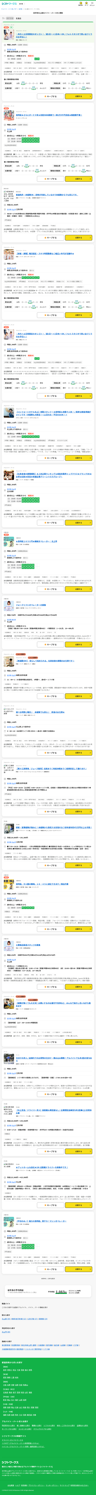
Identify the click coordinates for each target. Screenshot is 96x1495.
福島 (30, 1392)
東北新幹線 (6, 1345)
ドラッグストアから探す (42, 1429)
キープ (86, 5)
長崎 (12, 1415)
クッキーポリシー (52, 1485)
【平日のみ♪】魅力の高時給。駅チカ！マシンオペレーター (41, 1221)
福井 (16, 1400)
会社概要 (10, 1485)
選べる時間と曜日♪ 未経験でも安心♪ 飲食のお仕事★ (40, 712)
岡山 (12, 1407)
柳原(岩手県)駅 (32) (19, 1319)
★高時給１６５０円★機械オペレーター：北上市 (36, 541)
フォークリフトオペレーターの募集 (31, 604)
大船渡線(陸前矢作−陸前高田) (13, 1349)
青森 (10, 1392)
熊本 (16, 1415)
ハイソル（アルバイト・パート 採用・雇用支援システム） (23, 1446)
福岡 (4, 1415)
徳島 (24, 1407)
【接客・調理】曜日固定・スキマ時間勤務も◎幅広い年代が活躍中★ (45, 253)
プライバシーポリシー (36, 1485)
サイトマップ (65, 1485)
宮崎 (24, 1415)
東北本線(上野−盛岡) (29, 1345)
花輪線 (69, 1345)
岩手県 (9, 49)
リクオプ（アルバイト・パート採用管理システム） (21, 1443)
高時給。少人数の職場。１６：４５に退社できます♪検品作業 (42, 884)
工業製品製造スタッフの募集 (28, 944)
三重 (12, 1377)
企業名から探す (82, 1425)
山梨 (20, 1400)
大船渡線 (41, 1345)
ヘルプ (17, 1485)
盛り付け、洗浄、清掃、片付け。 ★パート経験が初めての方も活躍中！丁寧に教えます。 (41, 1036)
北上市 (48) (6, 1332)
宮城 (18, 1392)
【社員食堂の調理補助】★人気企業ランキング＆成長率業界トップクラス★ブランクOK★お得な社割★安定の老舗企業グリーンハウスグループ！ (54, 475)
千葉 (18, 1370)
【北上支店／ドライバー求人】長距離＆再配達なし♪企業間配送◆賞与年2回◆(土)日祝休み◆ (54, 1111)
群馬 (30, 1370)
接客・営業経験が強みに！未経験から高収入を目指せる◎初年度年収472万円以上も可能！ (54, 827)
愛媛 (32, 1407)
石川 (12, 1400)
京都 (12, 1385)
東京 (4, 1370)
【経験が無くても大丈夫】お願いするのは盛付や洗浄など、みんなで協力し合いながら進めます (53, 1004)
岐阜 (16, 1377)
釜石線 (56, 1345)
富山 (8, 1400)
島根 (8, 1407)
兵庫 (8, 1385)
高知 (36, 1407)
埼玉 (14, 1370)
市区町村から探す (8, 1425)
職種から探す (37, 1425)
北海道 (5, 1392)
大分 (20, 1415)
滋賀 (16, 1385)
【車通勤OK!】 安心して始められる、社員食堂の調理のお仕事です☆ (45, 660)
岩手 (14, 1392)
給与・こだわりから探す (66, 1425)
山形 (26, 1392)
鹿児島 (29, 1415)
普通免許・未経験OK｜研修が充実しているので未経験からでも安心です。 (47, 194)
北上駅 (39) (6, 1319)
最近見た (80, 5)
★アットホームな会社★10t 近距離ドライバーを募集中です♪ (42, 1167)
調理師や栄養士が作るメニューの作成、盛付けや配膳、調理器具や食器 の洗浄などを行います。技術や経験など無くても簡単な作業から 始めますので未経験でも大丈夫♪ (48, 688)
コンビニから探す (25, 1429)
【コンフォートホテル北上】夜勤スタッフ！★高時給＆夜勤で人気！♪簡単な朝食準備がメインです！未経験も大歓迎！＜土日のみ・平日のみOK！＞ (53, 413)
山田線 (63, 1345)
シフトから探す (49, 1425)
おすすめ (10, 18)
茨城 (22, 1370)
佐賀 (8, 1415)
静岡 (8, 1377)
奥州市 (14, 620)
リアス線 (46, 1349)
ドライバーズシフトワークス (12, 1440)
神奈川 (9, 1370)
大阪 (4, 1385)
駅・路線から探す (23, 1425)
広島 (16, 1407)
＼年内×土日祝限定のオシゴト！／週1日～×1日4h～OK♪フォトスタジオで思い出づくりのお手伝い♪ (54, 35)
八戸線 (76, 1345)
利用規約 (24, 1485)
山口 (20, 1407)
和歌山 (25, 1385)
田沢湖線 (49, 1345)
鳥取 (4, 1407)
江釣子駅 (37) (33, 1319)
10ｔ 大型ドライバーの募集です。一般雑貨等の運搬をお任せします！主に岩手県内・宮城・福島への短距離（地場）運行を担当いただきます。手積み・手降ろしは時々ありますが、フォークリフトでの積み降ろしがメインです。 (47, 1198)
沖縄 (34, 1415)
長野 (24, 1400)
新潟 (4, 1400)
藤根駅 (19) (43, 1319)
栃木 (26, 1370)
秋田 (22, 1392)
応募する (78, 96)
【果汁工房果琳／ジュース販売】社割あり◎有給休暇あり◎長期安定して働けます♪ (51, 768)
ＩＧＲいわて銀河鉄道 (33, 1349)
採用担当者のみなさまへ (79, 1485)
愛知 (4, 1377)
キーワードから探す (9, 1429)
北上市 (14, 49)
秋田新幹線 (16, 1345)
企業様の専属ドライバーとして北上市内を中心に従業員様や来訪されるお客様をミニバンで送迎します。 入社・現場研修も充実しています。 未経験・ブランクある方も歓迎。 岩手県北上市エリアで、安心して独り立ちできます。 (47, 231)
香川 (28, 1407)
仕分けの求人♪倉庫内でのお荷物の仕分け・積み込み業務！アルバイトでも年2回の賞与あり (54, 1059)
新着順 (18, 18)
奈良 (20, 1385)
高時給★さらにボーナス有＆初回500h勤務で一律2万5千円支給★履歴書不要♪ (49, 115)
